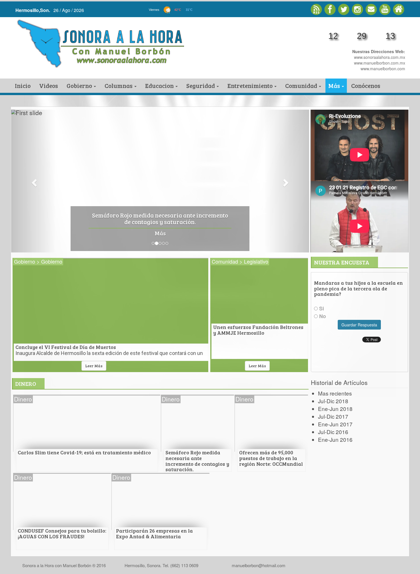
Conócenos (365, 85)
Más (334, 85)
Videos (48, 85)
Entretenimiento (250, 85)
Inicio (23, 85)
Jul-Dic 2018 (333, 401)
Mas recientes (335, 393)
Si (321, 308)
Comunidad (301, 85)
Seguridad (201, 85)
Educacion (160, 85)
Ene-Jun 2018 (335, 408)
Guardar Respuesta (359, 325)
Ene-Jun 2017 (335, 424)
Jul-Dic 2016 (333, 431)
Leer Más (94, 365)
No (322, 316)
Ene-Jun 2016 (335, 439)
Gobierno (80, 85)
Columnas (119, 85)
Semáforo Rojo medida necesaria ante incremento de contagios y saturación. (160, 219)
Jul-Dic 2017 (333, 416)
